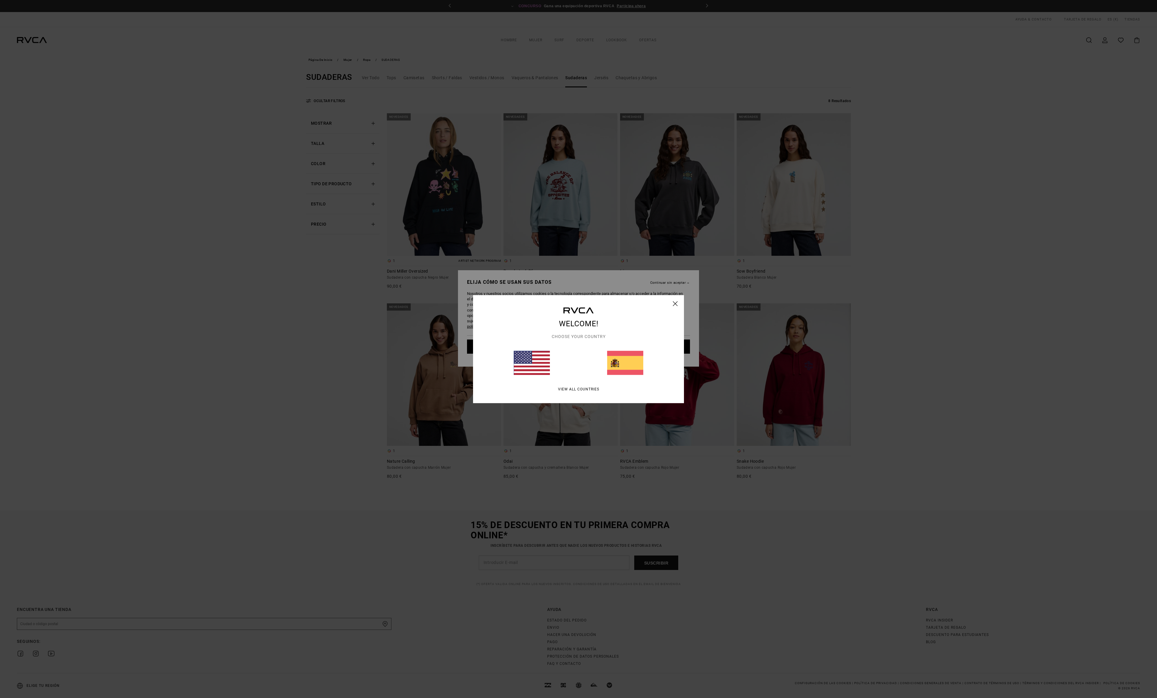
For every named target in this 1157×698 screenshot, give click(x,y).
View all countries (578, 389)
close (675, 303)
